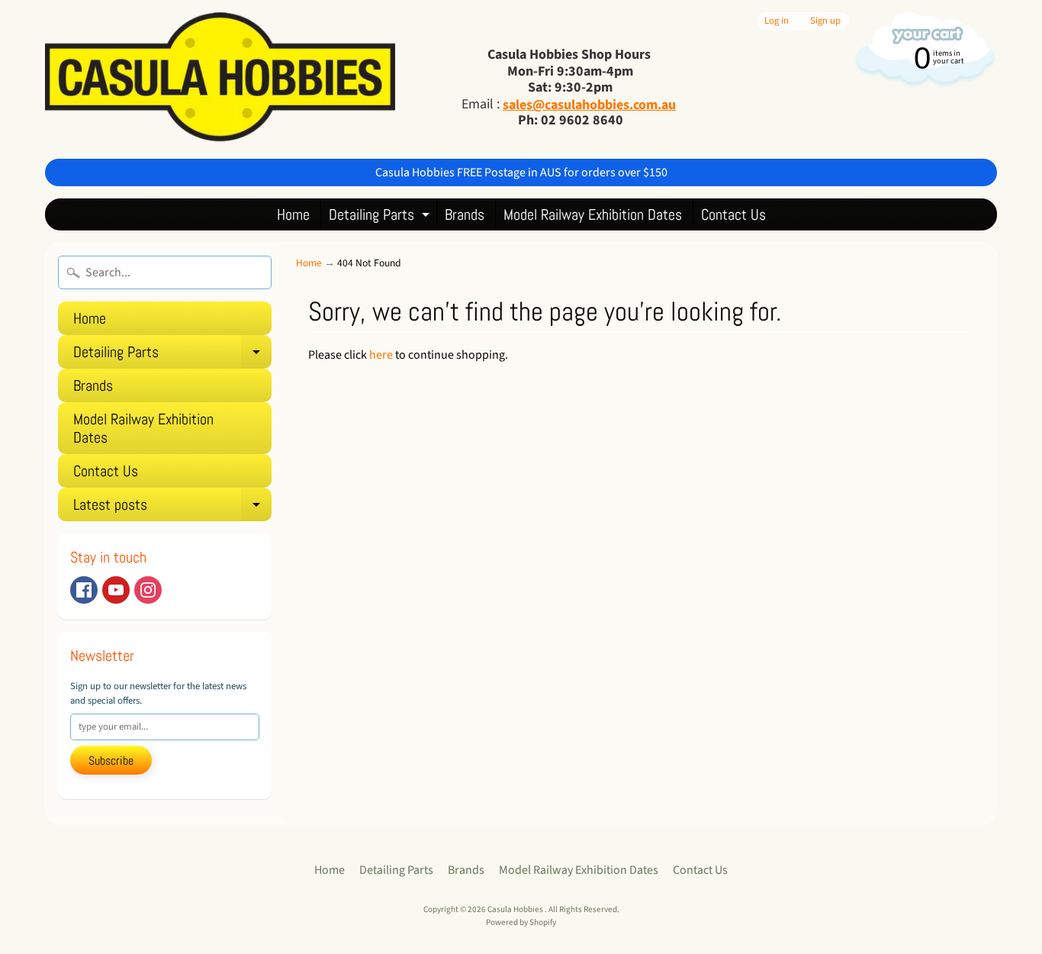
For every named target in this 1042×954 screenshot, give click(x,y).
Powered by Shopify (521, 922)
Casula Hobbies (516, 909)
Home (293, 214)
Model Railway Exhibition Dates (592, 214)
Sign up (825, 21)
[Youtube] (116, 590)
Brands (464, 214)
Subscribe (110, 761)
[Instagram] (148, 590)
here (381, 354)
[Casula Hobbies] (220, 79)
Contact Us (733, 214)
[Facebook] (84, 590)
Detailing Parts (381, 217)
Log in (776, 21)
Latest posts (172, 508)
